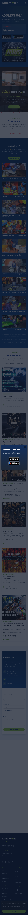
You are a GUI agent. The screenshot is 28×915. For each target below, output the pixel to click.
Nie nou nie (14, 466)
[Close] (25, 447)
